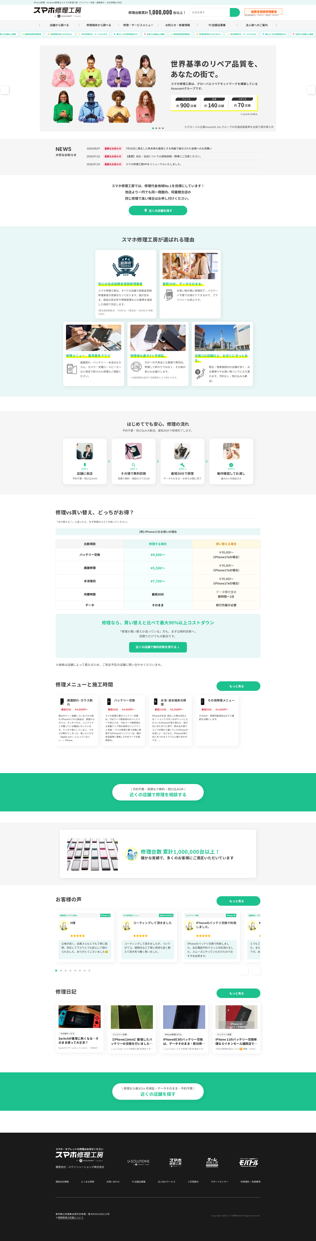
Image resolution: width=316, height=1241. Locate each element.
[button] (311, 90)
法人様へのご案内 (257, 25)
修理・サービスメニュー (138, 25)
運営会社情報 (62, 1182)
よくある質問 (87, 1182)
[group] (77, 720)
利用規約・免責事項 (250, 1182)
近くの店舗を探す (160, 210)
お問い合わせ (113, 1182)
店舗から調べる (59, 25)
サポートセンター (219, 1182)
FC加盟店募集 (217, 25)
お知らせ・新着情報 (177, 25)
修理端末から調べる (98, 25)
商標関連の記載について (71, 1217)
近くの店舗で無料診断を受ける (156, 647)
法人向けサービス (166, 1182)
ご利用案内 (193, 1182)
